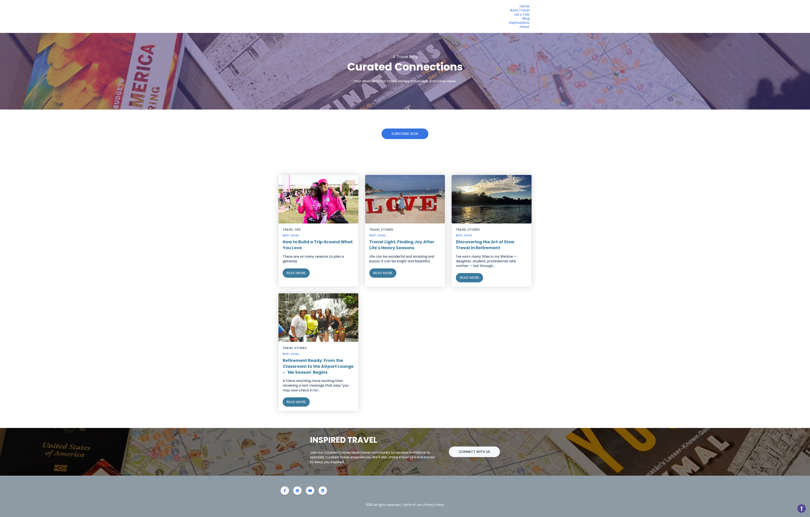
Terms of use (412, 504)
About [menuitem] (524, 27)
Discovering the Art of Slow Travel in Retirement (485, 245)
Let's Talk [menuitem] (521, 14)
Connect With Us (474, 451)
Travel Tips (292, 230)
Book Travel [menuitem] (519, 10)
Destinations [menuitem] (519, 23)
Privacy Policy (434, 504)
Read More (296, 273)
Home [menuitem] (524, 6)
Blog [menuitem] (525, 18)
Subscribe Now (405, 133)
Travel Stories (381, 230)
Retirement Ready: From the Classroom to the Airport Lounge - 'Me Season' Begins (318, 366)
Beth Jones (291, 235)
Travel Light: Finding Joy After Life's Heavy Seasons (401, 245)
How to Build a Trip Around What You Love (318, 245)
